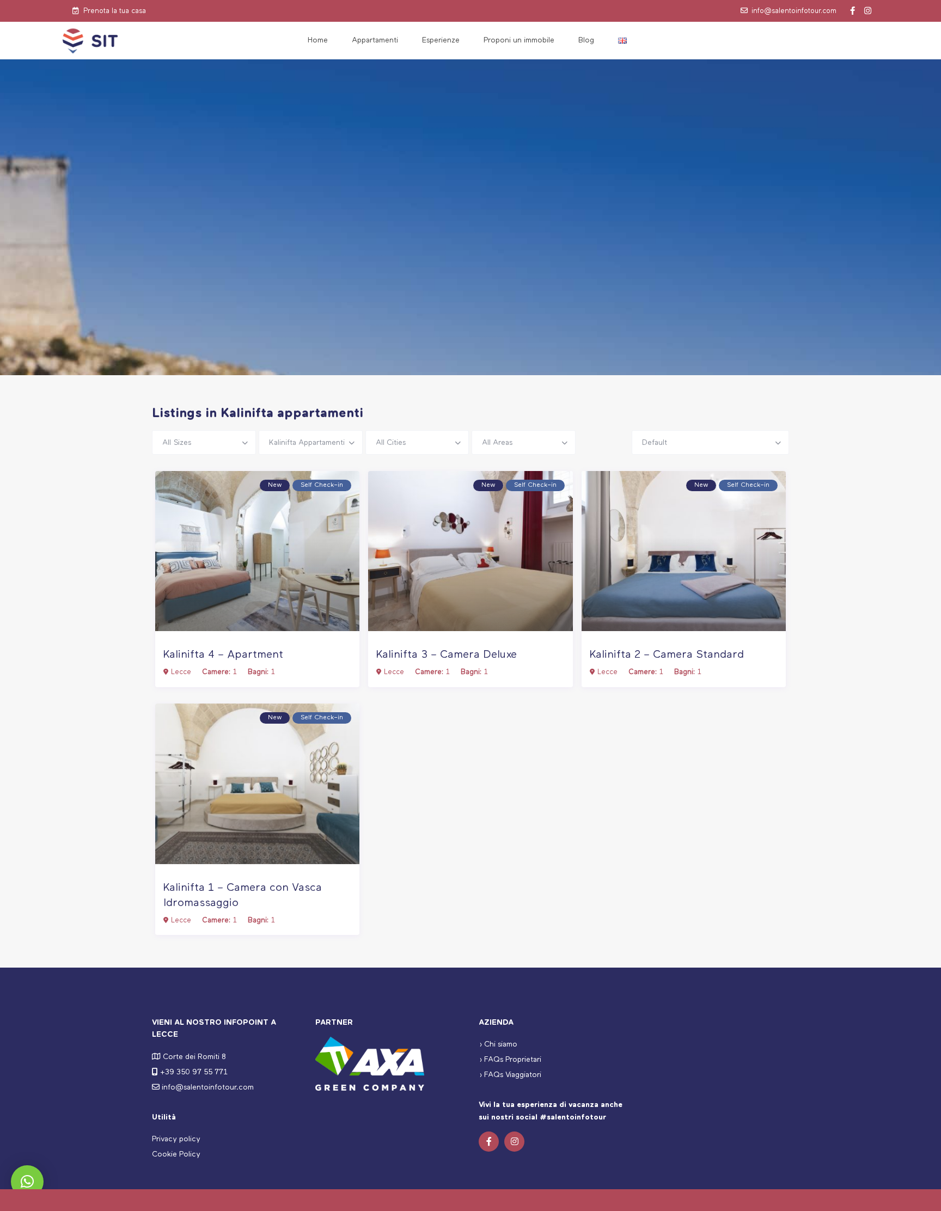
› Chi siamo (498, 1044)
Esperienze (441, 40)
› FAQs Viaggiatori (510, 1075)
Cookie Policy (176, 1154)
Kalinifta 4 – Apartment (223, 654)
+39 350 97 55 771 (194, 1072)
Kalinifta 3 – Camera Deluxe (446, 654)
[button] (27, 1181)
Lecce (181, 672)
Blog (586, 40)
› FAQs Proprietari (510, 1059)
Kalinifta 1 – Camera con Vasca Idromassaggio (242, 895)
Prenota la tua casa (114, 11)
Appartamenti (375, 40)
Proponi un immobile (519, 40)
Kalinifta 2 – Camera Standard (667, 654)
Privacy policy (176, 1139)
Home (318, 40)
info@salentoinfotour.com (793, 11)
